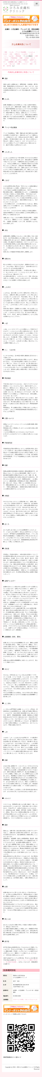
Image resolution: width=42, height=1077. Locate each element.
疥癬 (18, 64)
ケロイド (24, 64)
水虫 (11, 54)
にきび (5, 54)
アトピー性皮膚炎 (21, 52)
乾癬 (21, 58)
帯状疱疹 (18, 56)
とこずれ (33, 62)
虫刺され (17, 54)
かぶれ (11, 52)
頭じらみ (12, 64)
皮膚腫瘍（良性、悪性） (15, 62)
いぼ (31, 54)
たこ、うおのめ (9, 56)
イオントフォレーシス (31, 999)
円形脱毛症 (14, 58)
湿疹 (6, 52)
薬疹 (31, 64)
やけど (27, 62)
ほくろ (33, 58)
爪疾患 (6, 60)
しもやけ (24, 54)
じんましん (32, 52)
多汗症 (9, 66)
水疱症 (27, 58)
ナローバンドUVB (18, 999)
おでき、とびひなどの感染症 (19, 60)
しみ (6, 64)
